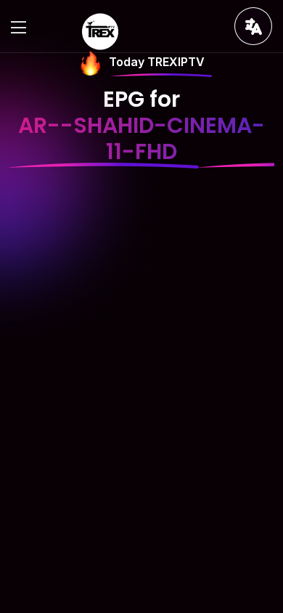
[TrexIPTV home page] (100, 30)
